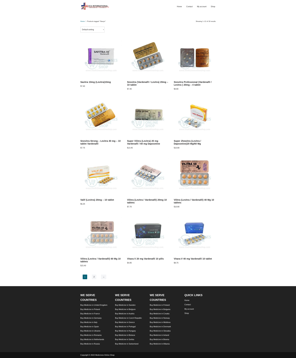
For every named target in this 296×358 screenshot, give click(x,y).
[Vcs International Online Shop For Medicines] (95, 6)
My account (201, 7)
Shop (213, 7)
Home (179, 7)
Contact (189, 7)
